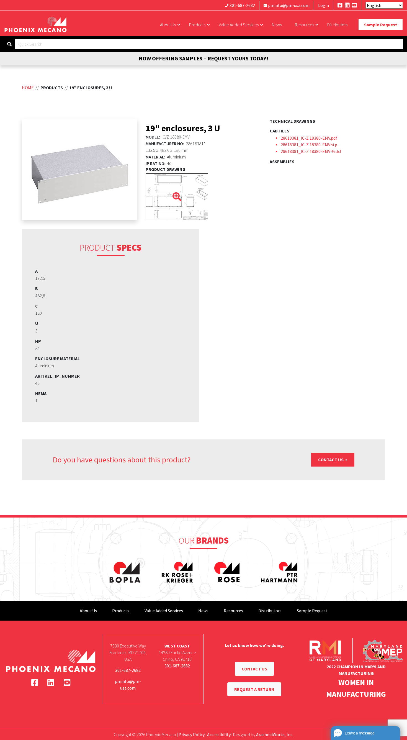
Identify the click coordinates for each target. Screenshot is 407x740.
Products (197, 24)
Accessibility (219, 734)
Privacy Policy (192, 734)
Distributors (337, 24)
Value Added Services (239, 24)
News (277, 24)
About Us (168, 24)
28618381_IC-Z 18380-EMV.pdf (309, 138)
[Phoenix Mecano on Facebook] (340, 5)
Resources (304, 24)
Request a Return (254, 689)
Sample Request (380, 24)
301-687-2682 (242, 5)
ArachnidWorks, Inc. (274, 734)
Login (323, 5)
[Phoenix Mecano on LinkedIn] (347, 5)
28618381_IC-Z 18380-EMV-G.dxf (311, 151)
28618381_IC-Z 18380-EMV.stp (309, 144)
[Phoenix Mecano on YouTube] (354, 5)
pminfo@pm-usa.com (289, 5)
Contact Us (331, 459)
